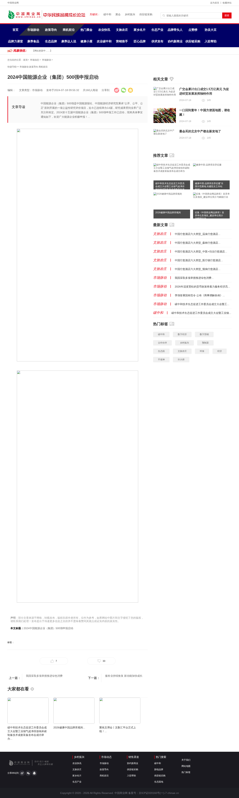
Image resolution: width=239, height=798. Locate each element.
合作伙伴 (162, 342)
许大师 (181, 359)
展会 (118, 14)
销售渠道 (133, 756)
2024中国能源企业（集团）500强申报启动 (48, 628)
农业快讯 (104, 29)
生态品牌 (51, 41)
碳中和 (107, 14)
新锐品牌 (158, 769)
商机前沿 (69, 29)
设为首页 (214, 2)
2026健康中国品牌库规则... (69, 727)
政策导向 (51, 29)
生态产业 (157, 29)
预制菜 (205, 342)
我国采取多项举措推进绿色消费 (44, 675)
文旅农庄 (122, 29)
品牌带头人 (175, 29)
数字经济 (182, 334)
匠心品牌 (140, 41)
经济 (219, 351)
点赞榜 (192, 29)
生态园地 (158, 781)
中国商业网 (13, 2)
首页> (26, 60)
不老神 (161, 359)
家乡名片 (140, 29)
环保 (202, 351)
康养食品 (33, 41)
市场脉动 (33, 29)
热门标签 (185, 772)
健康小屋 (86, 41)
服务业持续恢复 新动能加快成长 (123, 675)
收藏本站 (227, 2)
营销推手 (122, 41)
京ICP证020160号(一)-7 (153, 792)
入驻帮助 (211, 41)
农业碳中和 (104, 41)
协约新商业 (175, 41)
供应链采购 (145, 14)
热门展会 (86, 29)
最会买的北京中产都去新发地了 (200, 131)
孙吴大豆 (211, 29)
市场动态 (34, 60)
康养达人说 (68, 41)
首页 (15, 29)
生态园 (161, 351)
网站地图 (185, 766)
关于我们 (185, 760)
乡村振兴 (130, 14)
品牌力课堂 (15, 41)
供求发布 (157, 41)
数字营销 (204, 334)
